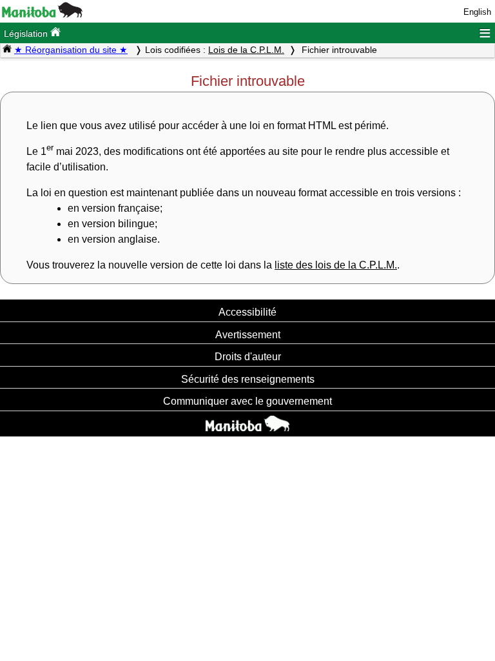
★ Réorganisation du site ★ (71, 50)
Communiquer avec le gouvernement (247, 401)
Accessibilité (247, 312)
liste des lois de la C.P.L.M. (336, 264)
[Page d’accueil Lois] (7, 50)
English (477, 12)
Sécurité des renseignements (248, 379)
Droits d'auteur (248, 356)
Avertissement (247, 334)
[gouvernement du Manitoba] (42, 14)
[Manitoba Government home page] (247, 425)
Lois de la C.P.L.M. (246, 50)
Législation (27, 33)
